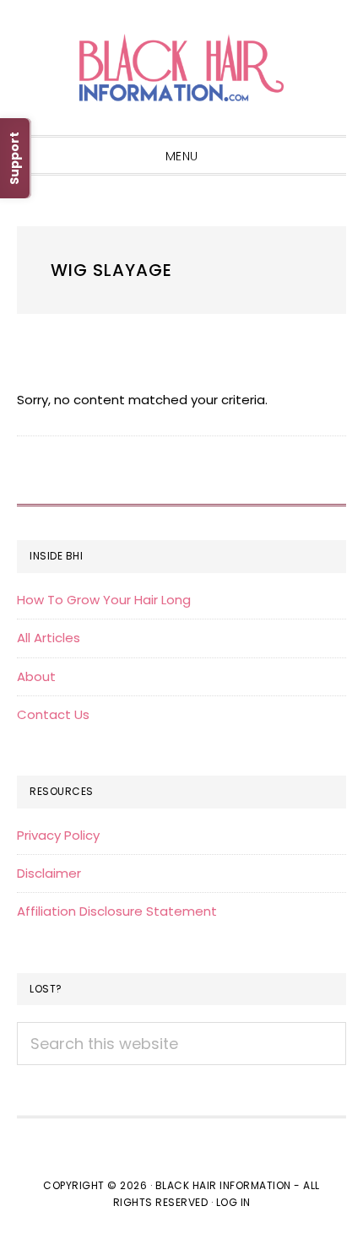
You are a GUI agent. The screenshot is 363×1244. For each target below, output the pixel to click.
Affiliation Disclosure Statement (117, 911)
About (36, 676)
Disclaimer (49, 873)
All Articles (48, 637)
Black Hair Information (181, 67)
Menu (181, 156)
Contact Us (53, 714)
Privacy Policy (58, 835)
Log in (233, 1202)
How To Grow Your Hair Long (104, 599)
